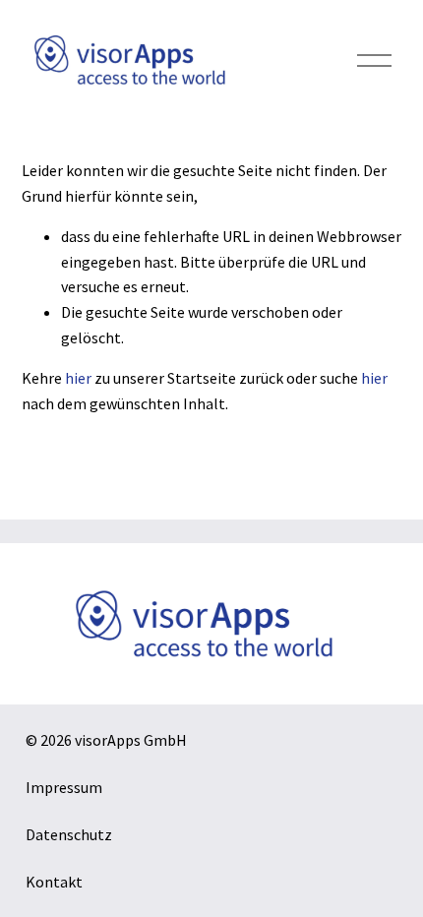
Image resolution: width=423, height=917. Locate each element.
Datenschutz (69, 834)
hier (78, 378)
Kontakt (54, 881)
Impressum (64, 787)
